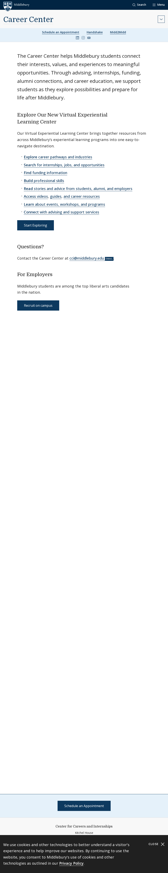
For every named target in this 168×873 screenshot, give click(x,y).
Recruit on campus (38, 305)
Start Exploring (35, 225)
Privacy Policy (71, 863)
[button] (139, 5)
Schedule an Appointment (60, 32)
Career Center (28, 20)
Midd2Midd (118, 32)
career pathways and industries (58, 156)
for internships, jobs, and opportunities (64, 164)
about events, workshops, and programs (64, 204)
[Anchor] (59, 121)
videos (36, 196)
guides (55, 196)
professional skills (44, 180)
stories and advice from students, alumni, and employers (78, 188)
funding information (45, 172)
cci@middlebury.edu (86, 258)
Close (154, 844)
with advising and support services (61, 212)
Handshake (95, 32)
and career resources (82, 196)
